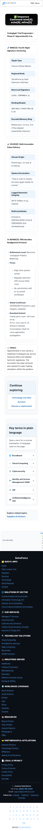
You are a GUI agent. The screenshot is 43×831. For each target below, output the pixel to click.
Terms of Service (8, 768)
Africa (4, 705)
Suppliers (5, 573)
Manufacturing (7, 670)
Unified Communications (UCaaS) (15, 627)
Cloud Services (8, 620)
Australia (5, 708)
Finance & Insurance (10, 667)
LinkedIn (15, 795)
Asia (3, 701)
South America (8, 694)
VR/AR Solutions (8, 654)
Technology (6, 580)
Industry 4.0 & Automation (12, 603)
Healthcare (6, 663)
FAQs (4, 735)
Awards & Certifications (11, 755)
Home (4, 566)
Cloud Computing (9, 640)
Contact (5, 587)
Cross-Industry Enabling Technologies (17, 607)
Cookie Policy (7, 772)
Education (6, 674)
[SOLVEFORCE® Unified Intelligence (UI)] (9, 3)
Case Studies (7, 725)
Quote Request (8, 583)
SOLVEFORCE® (24, 827)
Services (21, 402)
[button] (31, 3)
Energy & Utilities (9, 681)
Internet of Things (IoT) (11, 630)
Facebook (34, 795)
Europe (4, 697)
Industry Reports (8, 728)
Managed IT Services (10, 616)
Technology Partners (10, 748)
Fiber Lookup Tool (9, 569)
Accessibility (7, 775)
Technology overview (21, 398)
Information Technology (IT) (13, 600)
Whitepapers (7, 731)
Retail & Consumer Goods (12, 677)
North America (7, 690)
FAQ (23, 823)
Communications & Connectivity (15, 596)
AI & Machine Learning (11, 643)
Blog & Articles (8, 721)
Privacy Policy (7, 765)
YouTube (21, 798)
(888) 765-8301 (26, 789)
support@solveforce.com (24, 792)
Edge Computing (8, 647)
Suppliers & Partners (16, 516)
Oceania (5, 711)
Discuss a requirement (21, 406)
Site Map (5, 779)
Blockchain (6, 650)
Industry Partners (9, 745)
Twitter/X (25, 795)
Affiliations (6, 752)
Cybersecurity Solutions (11, 623)
